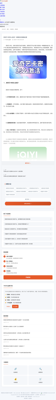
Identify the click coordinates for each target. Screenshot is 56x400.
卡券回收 (2, 5)
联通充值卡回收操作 (45, 188)
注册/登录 (2, 16)
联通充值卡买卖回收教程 (21, 191)
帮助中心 (2, 22)
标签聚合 (30, 398)
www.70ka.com (36, 396)
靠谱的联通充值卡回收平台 (21, 188)
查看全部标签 (27, 203)
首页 (1, 3)
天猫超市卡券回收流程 (10, 194)
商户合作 (2, 9)
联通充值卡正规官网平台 (33, 191)
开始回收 (28, 277)
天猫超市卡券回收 (43, 191)
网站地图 (26, 398)
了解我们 (8, 306)
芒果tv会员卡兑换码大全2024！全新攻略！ (13, 171)
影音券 (16, 29)
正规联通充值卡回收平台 (34, 188)
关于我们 (2, 13)
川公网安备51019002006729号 (48, 392)
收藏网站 (12, 22)
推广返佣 (2, 7)
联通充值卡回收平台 (10, 191)
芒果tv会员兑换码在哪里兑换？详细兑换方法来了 (15, 176)
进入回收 (15, 306)
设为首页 (7, 22)
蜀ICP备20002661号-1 (25, 392)
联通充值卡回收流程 (10, 188)
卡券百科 (2, 11)
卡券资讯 (12, 29)
